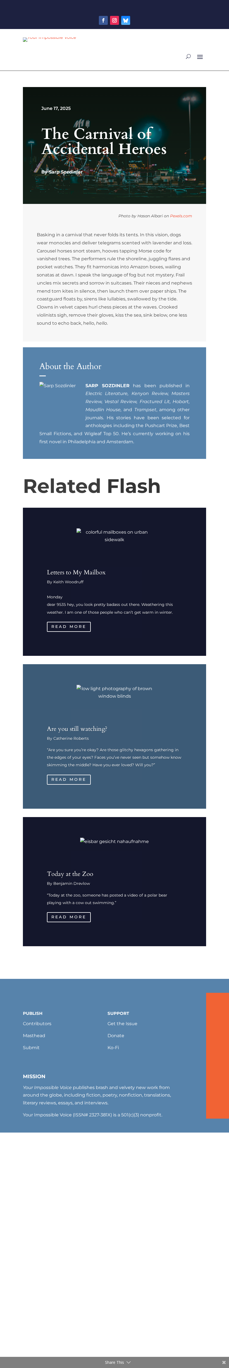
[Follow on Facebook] (103, 20)
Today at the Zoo (70, 874)
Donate (116, 1035)
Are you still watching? (77, 729)
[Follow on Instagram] (114, 20)
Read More (68, 626)
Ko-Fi (113, 1047)
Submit (31, 1047)
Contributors (37, 1023)
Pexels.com (181, 215)
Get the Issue (122, 1023)
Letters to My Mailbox (76, 572)
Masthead (34, 1035)
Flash (134, 486)
